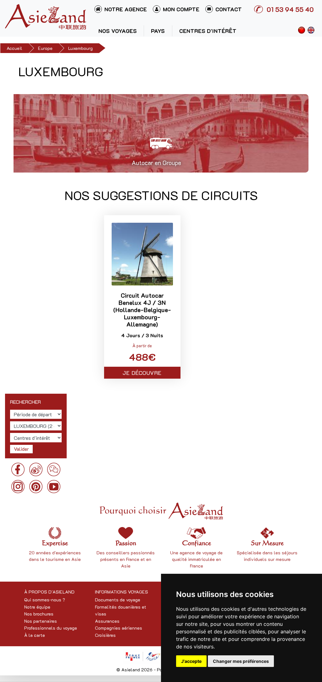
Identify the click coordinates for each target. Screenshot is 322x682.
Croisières (105, 635)
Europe (45, 48)
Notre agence (125, 9)
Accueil (14, 48)
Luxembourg (80, 48)
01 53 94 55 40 (290, 9)
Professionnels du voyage (50, 628)
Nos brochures (38, 614)
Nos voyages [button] (117, 30)
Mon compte (181, 9)
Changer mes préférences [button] (241, 661)
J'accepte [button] (191, 661)
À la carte (34, 635)
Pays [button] (158, 30)
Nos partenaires (40, 621)
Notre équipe (37, 607)
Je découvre (142, 372)
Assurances (107, 621)
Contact (228, 9)
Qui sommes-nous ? (44, 600)
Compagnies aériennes (118, 628)
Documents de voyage (117, 600)
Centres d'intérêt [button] (207, 30)
